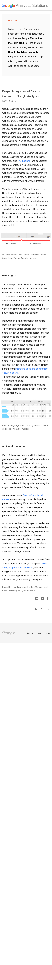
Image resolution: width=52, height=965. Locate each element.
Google (30, 633)
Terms (47, 633)
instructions (24, 161)
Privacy (39, 633)
